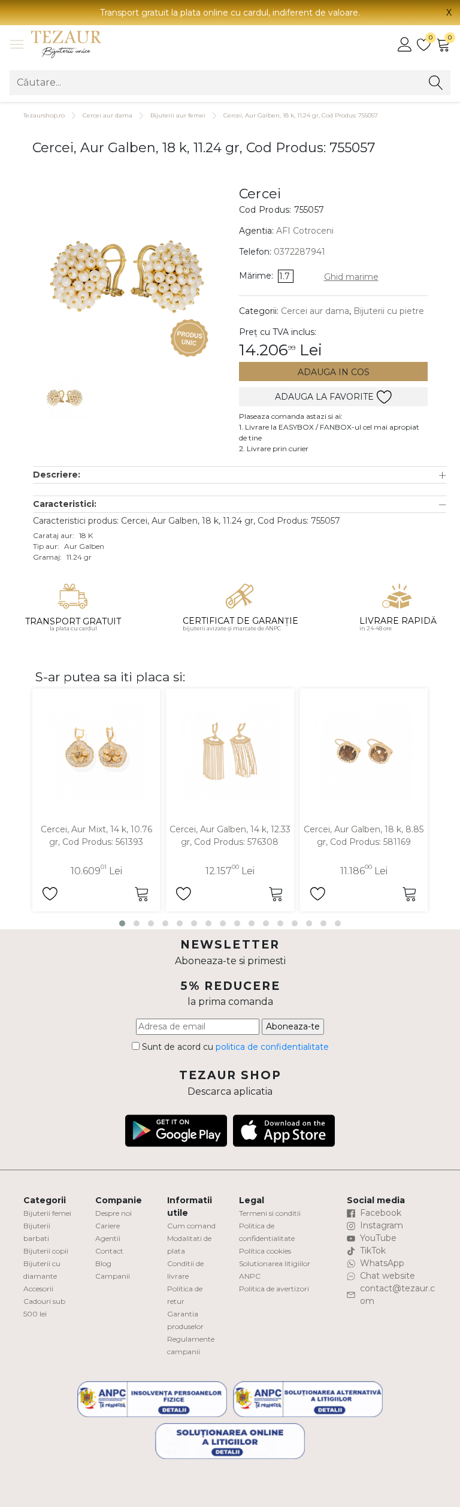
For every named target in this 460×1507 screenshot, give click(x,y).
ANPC (250, 1276)
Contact (109, 1250)
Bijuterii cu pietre (388, 311)
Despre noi (113, 1213)
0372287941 (299, 251)
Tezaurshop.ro (44, 115)
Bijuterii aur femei (177, 115)
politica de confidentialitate (272, 1046)
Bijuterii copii (45, 1250)
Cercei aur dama (107, 115)
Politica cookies (265, 1250)
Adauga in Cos (334, 372)
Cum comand (191, 1225)
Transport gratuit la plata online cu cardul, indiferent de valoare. (230, 12)
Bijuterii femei (47, 1213)
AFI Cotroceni (305, 230)
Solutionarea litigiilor (274, 1263)
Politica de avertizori (274, 1288)
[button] (239, 475)
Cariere (107, 1225)
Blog (103, 1263)
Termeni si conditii (270, 1213)
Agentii (107, 1238)
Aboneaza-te (293, 1026)
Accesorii (38, 1288)
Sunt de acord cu (234, 1046)
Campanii (112, 1276)
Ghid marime (351, 276)
